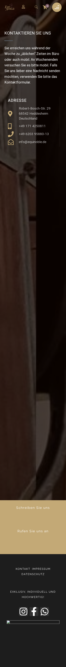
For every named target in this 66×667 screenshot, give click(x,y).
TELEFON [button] (36, 544)
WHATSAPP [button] (36, 521)
